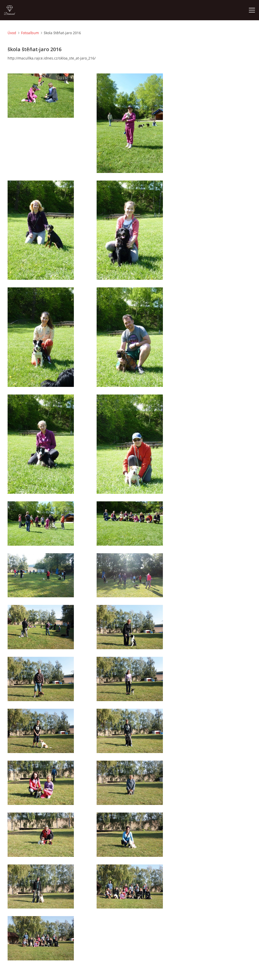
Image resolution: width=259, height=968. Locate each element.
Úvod (12, 32)
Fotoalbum (30, 32)
